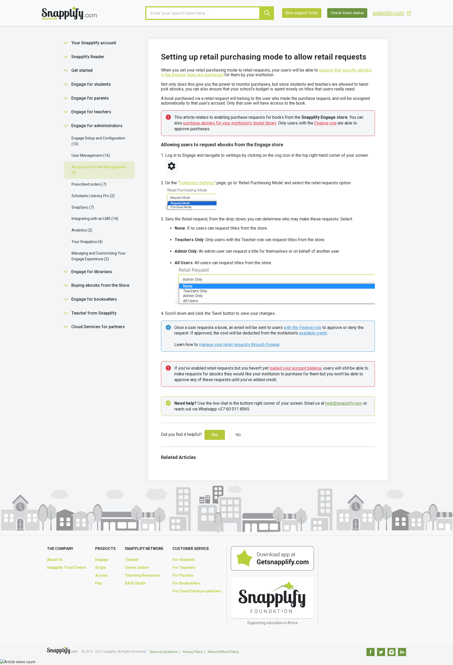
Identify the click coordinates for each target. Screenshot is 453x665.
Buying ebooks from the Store (100, 285)
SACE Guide (135, 583)
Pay (98, 583)
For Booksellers (186, 583)
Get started (82, 70)
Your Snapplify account (93, 42)
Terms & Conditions (163, 652)
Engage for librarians (91, 271)
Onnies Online (137, 567)
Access (101, 575)
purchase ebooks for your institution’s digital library (229, 123)
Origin (100, 567)
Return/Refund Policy (223, 652)
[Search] (267, 13)
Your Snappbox (86, 242)
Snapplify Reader (87, 56)
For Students (183, 560)
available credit (313, 333)
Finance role (325, 123)
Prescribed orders (88, 184)
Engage (101, 560)
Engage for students (91, 84)
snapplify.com (388, 13)
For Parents (182, 575)
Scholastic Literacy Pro (92, 196)
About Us (55, 560)
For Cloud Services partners (197, 591)
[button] (66, 42)
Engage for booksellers (94, 299)
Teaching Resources (143, 575)
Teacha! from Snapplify (93, 313)
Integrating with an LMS (94, 219)
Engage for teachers (91, 111)
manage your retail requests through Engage (239, 344)
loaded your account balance (295, 368)
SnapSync (82, 207)
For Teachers (184, 567)
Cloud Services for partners (98, 326)
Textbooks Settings (197, 182)
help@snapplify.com (343, 403)
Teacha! (132, 560)
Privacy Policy (193, 652)
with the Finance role (302, 327)
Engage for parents (90, 98)
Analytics (81, 230)
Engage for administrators (96, 125)
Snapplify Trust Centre (66, 567)
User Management (90, 155)
